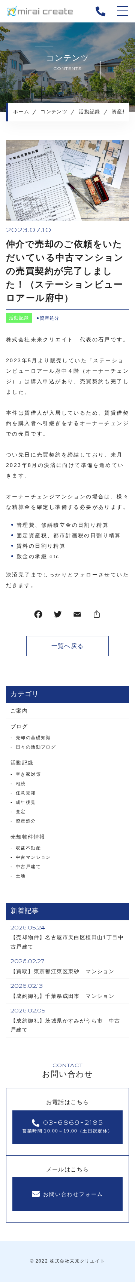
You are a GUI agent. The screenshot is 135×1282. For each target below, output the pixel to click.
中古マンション (33, 857)
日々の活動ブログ (36, 747)
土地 (21, 876)
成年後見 (26, 802)
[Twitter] (58, 616)
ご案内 (19, 711)
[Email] (77, 616)
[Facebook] (38, 616)
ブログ (19, 726)
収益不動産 (28, 848)
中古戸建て (28, 866)
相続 (21, 783)
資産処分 (49, 318)
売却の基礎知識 (33, 737)
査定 (21, 811)
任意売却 (26, 793)
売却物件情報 (27, 837)
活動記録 (19, 317)
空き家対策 (28, 774)
